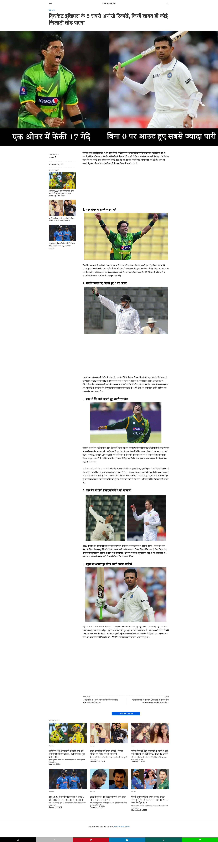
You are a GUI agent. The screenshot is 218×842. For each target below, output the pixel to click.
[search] (168, 3)
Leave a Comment (126, 714)
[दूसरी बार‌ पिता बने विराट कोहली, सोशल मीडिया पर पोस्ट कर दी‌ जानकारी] (62, 208)
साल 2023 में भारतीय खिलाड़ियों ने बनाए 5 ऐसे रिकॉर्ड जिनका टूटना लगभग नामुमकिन (62, 245)
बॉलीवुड (133, 745)
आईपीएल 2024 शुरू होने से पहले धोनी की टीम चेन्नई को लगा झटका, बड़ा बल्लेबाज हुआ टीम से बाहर (61, 193)
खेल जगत (52, 10)
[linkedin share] (127, 839)
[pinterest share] (91, 839)
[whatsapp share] (163, 839)
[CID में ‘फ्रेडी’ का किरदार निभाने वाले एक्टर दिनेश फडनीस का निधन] (109, 779)
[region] (126, 187)
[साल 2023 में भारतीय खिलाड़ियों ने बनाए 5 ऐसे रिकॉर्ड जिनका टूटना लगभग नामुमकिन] (62, 233)
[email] (54, 839)
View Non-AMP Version (122, 827)
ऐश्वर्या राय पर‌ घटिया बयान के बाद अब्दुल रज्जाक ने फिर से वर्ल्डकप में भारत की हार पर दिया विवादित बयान (149, 800)
